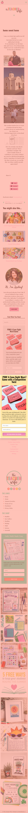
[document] (14, 406)
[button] (26, 376)
